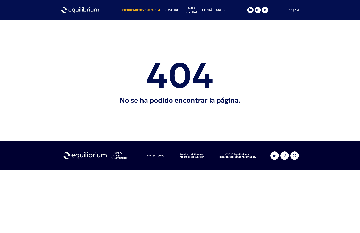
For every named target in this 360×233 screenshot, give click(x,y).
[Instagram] (258, 10)
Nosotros (172, 10)
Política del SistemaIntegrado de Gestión (191, 155)
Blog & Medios (155, 155)
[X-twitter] (265, 10)
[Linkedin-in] (250, 10)
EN (297, 10)
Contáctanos (213, 10)
